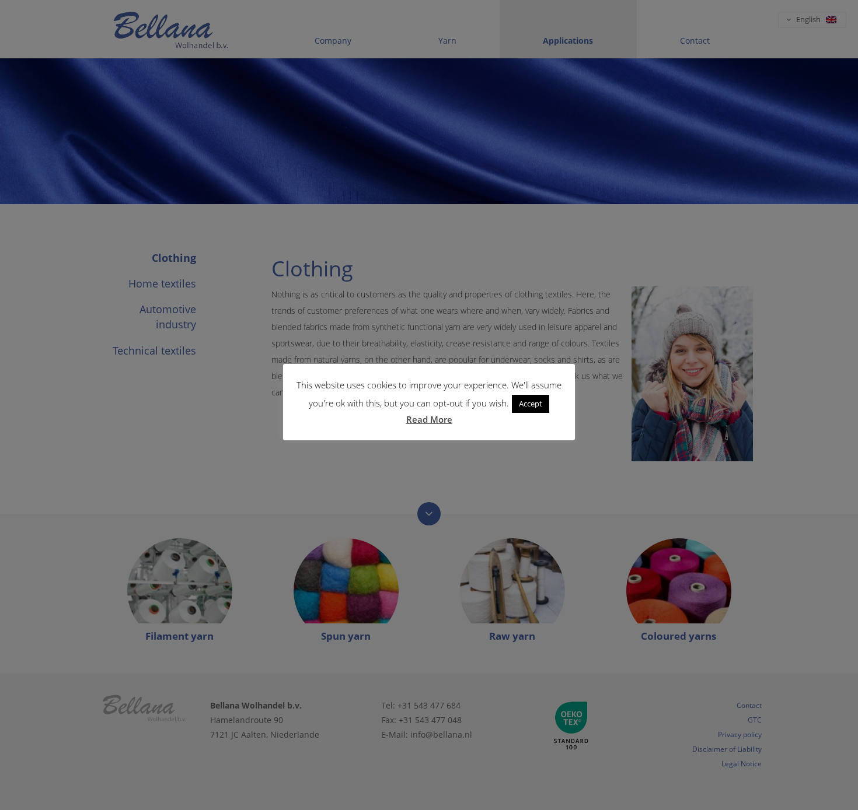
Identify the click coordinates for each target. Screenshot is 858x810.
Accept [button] (530, 403)
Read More (429, 419)
